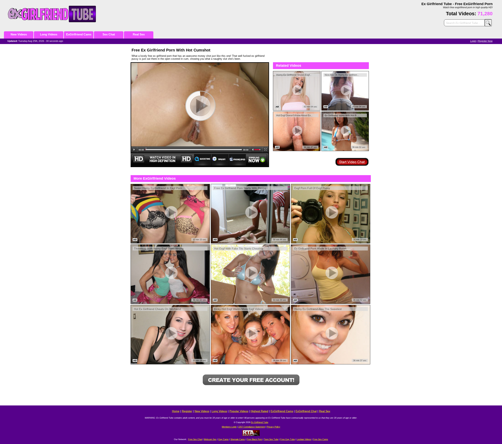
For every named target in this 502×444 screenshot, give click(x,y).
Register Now (485, 41)
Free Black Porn (254, 439)
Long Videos (48, 34)
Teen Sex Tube (271, 439)
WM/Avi (220, 159)
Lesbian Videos (304, 439)
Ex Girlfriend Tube (259, 422)
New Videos (19, 34)
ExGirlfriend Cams (78, 34)
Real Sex (139, 34)
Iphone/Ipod (237, 159)
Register (187, 411)
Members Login (229, 427)
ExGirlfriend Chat (306, 411)
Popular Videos (238, 411)
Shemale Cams (237, 439)
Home (175, 411)
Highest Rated (259, 411)
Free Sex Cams (320, 439)
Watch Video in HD (162, 159)
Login (473, 41)
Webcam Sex (210, 439)
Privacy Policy (273, 427)
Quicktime (202, 159)
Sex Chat (109, 34)
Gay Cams (223, 439)
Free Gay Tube (287, 439)
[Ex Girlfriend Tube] (56, 14)
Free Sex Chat (195, 439)
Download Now (257, 159)
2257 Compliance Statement (251, 427)
